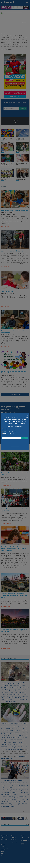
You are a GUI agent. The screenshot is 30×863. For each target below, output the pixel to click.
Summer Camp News (8, 433)
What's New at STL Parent (9, 431)
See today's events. (15, 446)
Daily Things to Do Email (9, 429)
